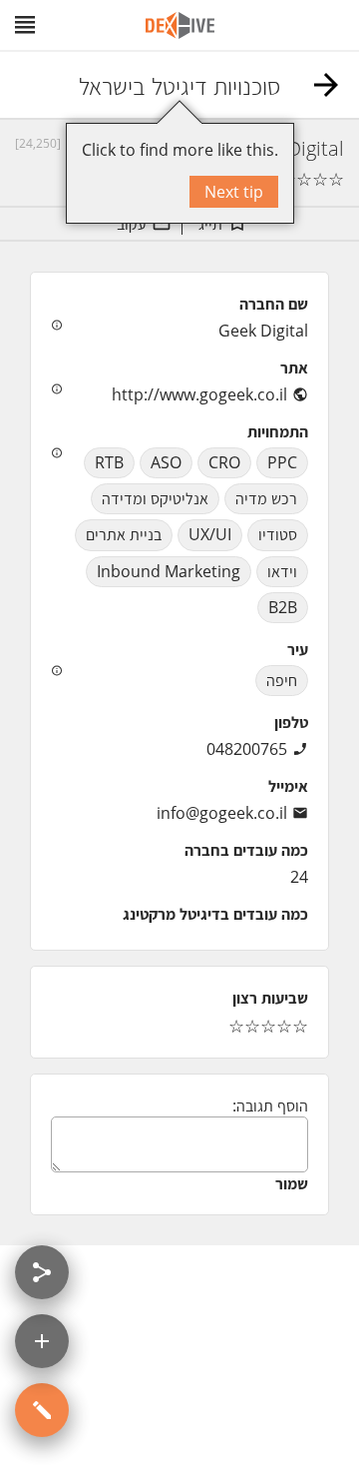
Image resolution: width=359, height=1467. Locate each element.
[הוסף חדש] (42, 1341)
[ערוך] (42, 1410)
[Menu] (25, 25)
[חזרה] (326, 85)
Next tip (233, 192)
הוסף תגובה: (270, 1105)
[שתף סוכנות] (42, 1272)
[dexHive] (180, 25)
